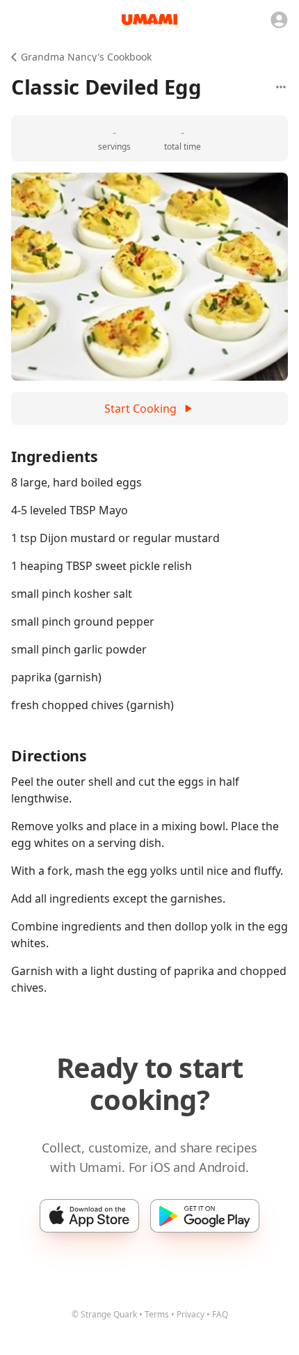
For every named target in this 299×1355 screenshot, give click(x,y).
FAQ (220, 1314)
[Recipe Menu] (280, 87)
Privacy (190, 1314)
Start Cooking (140, 408)
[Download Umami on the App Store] (89, 1216)
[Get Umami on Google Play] (204, 1216)
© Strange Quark (104, 1314)
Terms (157, 1314)
